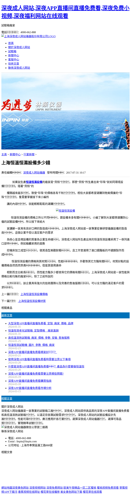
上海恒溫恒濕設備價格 (34, 294)
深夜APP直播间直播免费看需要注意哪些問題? (36, 373)
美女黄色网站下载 (71, 491)
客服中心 (13, 59)
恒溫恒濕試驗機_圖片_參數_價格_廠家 (31, 345)
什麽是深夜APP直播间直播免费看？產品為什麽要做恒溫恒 (46, 366)
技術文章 (13, 63)
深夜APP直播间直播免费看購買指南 (30, 380)
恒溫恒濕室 (107, 469)
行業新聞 (29, 154)
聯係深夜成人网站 (19, 67)
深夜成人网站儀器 (34, 172)
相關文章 (6, 398)
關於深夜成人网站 (19, 47)
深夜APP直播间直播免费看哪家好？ (32, 352)
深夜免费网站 (54, 487)
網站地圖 (91, 476)
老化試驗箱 (91, 469)
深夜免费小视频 (72, 469)
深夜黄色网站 (20, 487)
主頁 (4, 154)
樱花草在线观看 (92, 491)
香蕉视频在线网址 (29, 491)
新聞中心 (13, 55)
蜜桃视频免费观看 (108, 487)
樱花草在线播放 (50, 491)
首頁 (11, 43)
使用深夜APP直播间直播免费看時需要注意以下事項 (39, 359)
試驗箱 (12, 51)
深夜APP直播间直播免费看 (44, 469)
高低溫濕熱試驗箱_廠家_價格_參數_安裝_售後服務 (39, 337)
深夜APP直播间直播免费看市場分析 (30, 388)
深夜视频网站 (37, 487)
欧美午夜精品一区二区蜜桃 (79, 487)
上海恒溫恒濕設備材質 (32, 301)
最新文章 (6, 315)
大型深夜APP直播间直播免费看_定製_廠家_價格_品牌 (40, 323)
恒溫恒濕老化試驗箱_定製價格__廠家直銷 (33, 330)
